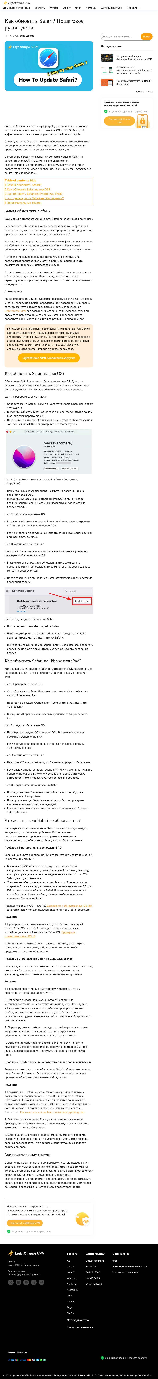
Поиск (146, 36)
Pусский (132, 7)
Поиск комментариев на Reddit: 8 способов (134, 82)
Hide (33, 180)
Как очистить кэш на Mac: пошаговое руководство (52, 1112)
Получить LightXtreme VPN (25, 1223)
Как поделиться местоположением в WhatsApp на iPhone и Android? (133, 70)
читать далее (143, 91)
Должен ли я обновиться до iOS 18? (69, 905)
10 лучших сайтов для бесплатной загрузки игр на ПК (134, 58)
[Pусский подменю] (139, 8)
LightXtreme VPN (15, 310)
